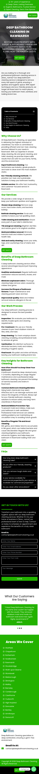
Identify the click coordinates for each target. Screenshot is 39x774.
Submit (19, 579)
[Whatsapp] (33, 769)
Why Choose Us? (11, 117)
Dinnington (9, 681)
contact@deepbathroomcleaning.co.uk (17, 535)
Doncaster (9, 706)
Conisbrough (10, 692)
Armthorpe (10, 713)
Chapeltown (10, 651)
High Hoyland (10, 702)
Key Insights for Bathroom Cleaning (17, 125)
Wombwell (9, 673)
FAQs (7, 127)
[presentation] (19, 626)
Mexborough (10, 677)
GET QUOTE (19, 58)
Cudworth (9, 699)
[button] (17, 628)
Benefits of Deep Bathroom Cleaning (18, 121)
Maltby (8, 684)
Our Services (10, 119)
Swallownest (10, 659)
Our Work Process (11, 123)
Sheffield (9, 648)
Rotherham (10, 655)
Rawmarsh (9, 662)
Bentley (8, 710)
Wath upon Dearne (13, 670)
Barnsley (9, 688)
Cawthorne (10, 695)
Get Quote (33, 15)
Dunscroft (9, 717)
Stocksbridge (11, 666)
